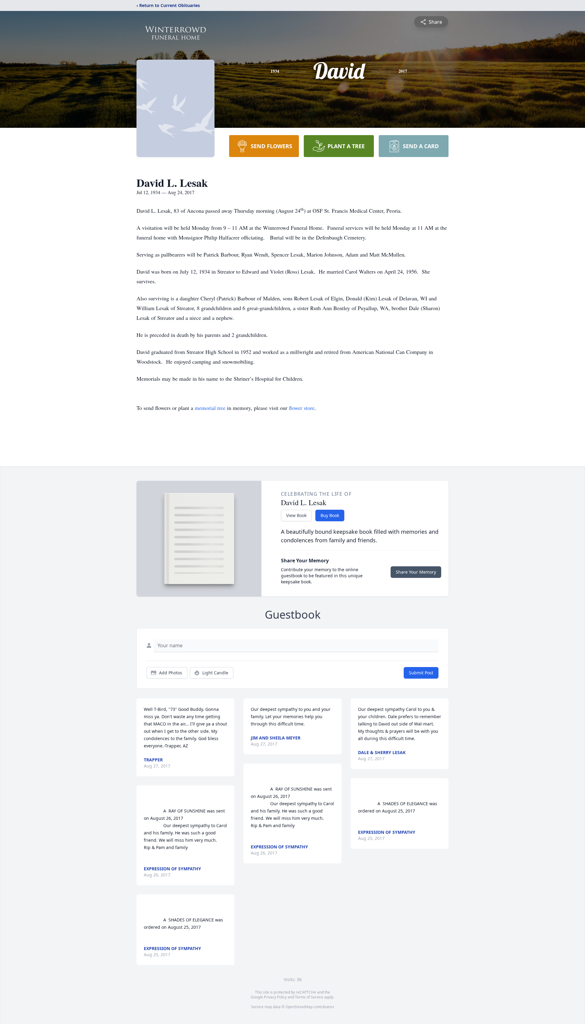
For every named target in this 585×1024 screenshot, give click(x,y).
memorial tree (210, 407)
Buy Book (330, 515)
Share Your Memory (416, 572)
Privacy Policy (275, 997)
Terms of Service (309, 997)
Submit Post (421, 673)
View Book (296, 515)
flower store (301, 407)
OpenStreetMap (299, 1006)
